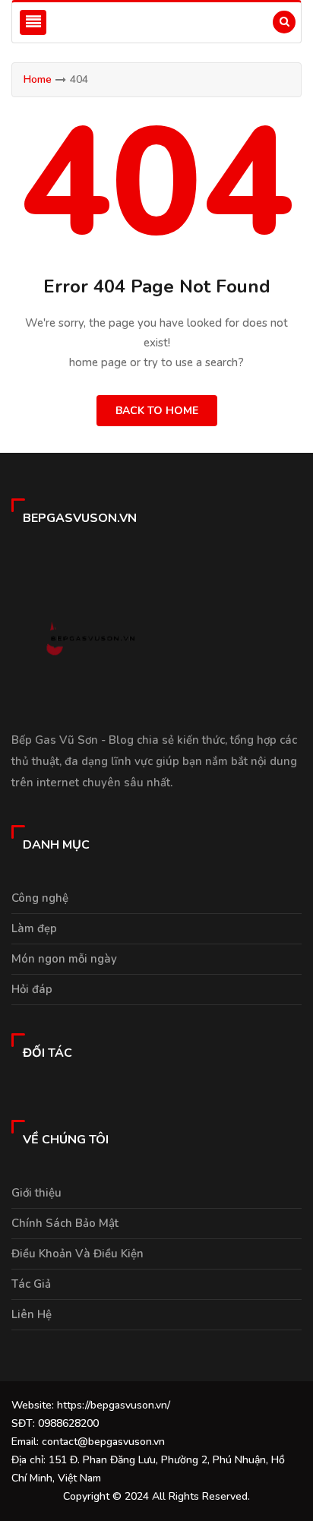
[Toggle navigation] (33, 22)
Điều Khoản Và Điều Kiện (77, 1253)
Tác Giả (31, 1284)
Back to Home (156, 410)
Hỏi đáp (31, 989)
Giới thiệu (36, 1192)
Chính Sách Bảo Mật (65, 1223)
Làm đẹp (34, 928)
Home (38, 79)
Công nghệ (39, 898)
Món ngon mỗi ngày (64, 958)
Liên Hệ (31, 1314)
